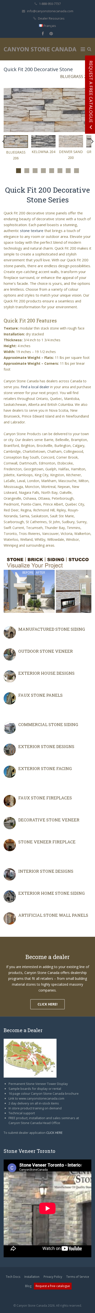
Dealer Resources (51, 18)
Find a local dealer (35, 387)
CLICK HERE (54, 1132)
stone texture (31, 230)
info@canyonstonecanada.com (50, 11)
